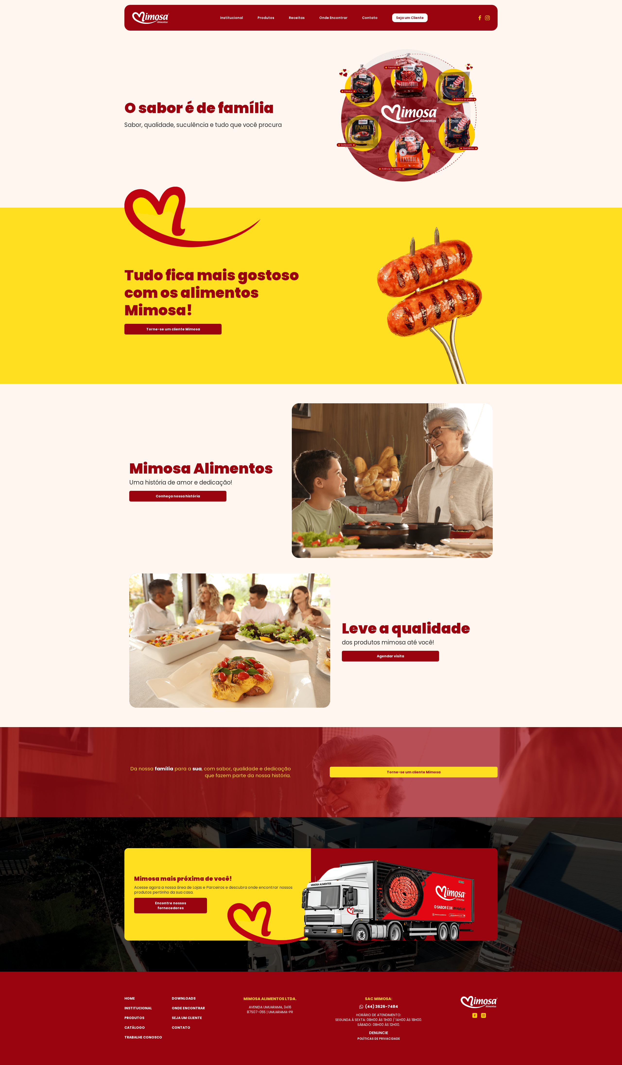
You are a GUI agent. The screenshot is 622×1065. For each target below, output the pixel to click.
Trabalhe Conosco (143, 1037)
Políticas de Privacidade (378, 1039)
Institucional (231, 17)
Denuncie (378, 1033)
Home (129, 998)
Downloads (184, 998)
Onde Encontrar (333, 17)
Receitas (297, 17)
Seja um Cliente (410, 17)
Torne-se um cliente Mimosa (173, 329)
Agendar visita (390, 656)
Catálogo (134, 1027)
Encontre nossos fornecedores (170, 905)
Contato (370, 17)
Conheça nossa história (178, 496)
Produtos (266, 17)
